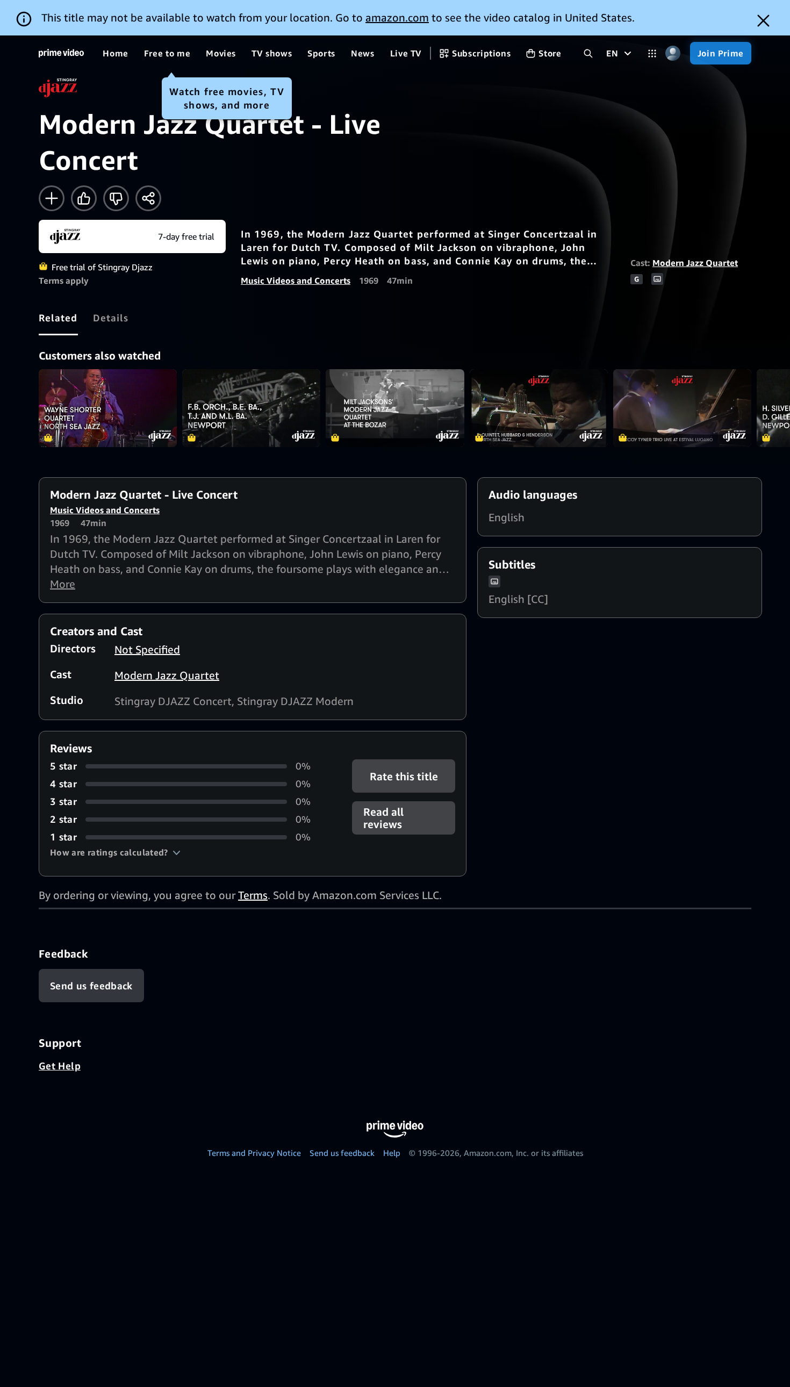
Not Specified (147, 649)
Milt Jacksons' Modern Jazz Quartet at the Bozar (395, 408)
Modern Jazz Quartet (695, 262)
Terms (253, 895)
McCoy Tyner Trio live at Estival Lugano (682, 408)
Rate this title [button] (403, 776)
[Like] (84, 198)
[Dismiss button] (763, 20)
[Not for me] (116, 198)
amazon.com (397, 17)
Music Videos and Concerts (295, 280)
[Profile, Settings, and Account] (673, 53)
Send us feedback (342, 1153)
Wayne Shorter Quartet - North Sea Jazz (108, 408)
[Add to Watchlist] (51, 198)
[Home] (61, 53)
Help (391, 1153)
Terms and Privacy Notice (254, 1153)
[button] (115, 852)
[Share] (148, 198)
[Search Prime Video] (588, 53)
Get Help (60, 1066)
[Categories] (652, 53)
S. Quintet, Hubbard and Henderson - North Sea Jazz (539, 408)
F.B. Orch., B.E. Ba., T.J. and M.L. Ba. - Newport (251, 408)
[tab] (58, 317)
